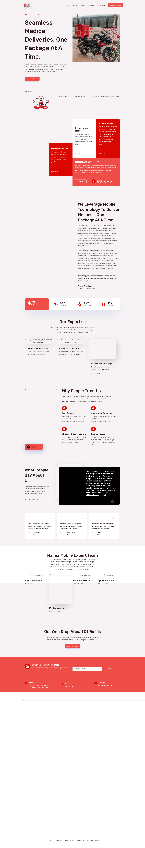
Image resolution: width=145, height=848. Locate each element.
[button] (27, 103)
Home (67, 5)
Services (82, 5)
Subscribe (109, 668)
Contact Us (91, 5)
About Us (74, 5)
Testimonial (101, 5)
